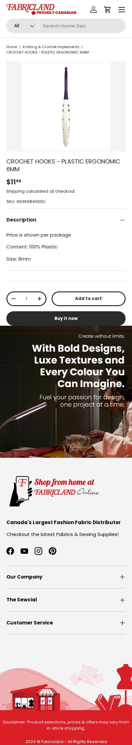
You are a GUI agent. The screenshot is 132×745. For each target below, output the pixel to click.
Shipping (15, 191)
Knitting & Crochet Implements (51, 46)
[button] (108, 10)
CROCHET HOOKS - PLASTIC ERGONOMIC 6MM (47, 52)
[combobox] (66, 26)
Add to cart (88, 299)
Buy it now (66, 318)
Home (11, 46)
